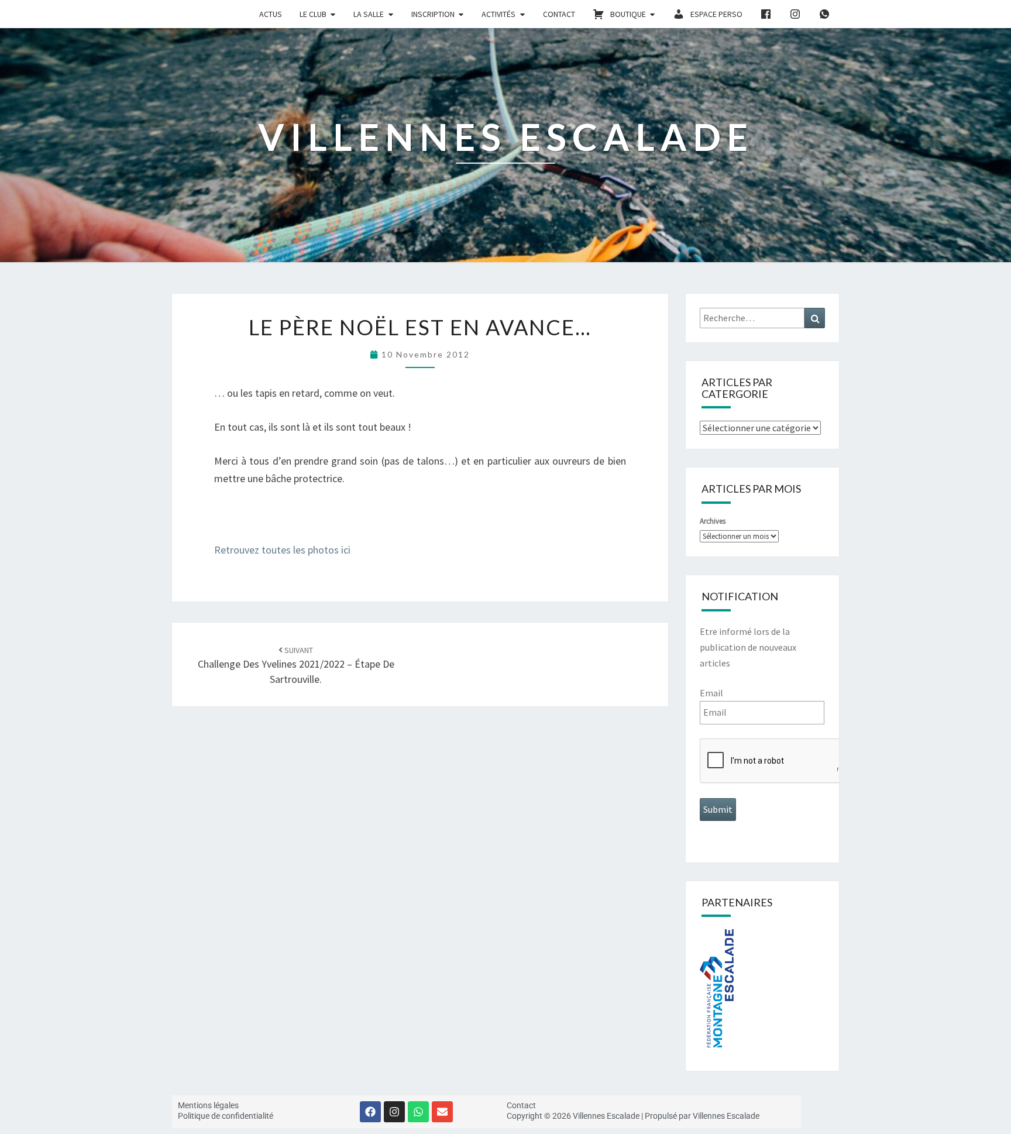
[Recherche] (814, 318)
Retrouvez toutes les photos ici (282, 549)
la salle (368, 14)
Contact (559, 14)
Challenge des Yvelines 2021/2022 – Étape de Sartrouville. (296, 665)
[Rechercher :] (763, 318)
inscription (433, 14)
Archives (712, 521)
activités (498, 14)
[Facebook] (370, 1111)
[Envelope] (442, 1111)
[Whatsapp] (418, 1111)
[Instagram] (394, 1111)
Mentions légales (208, 1105)
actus (270, 14)
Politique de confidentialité (225, 1116)
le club (313, 14)
